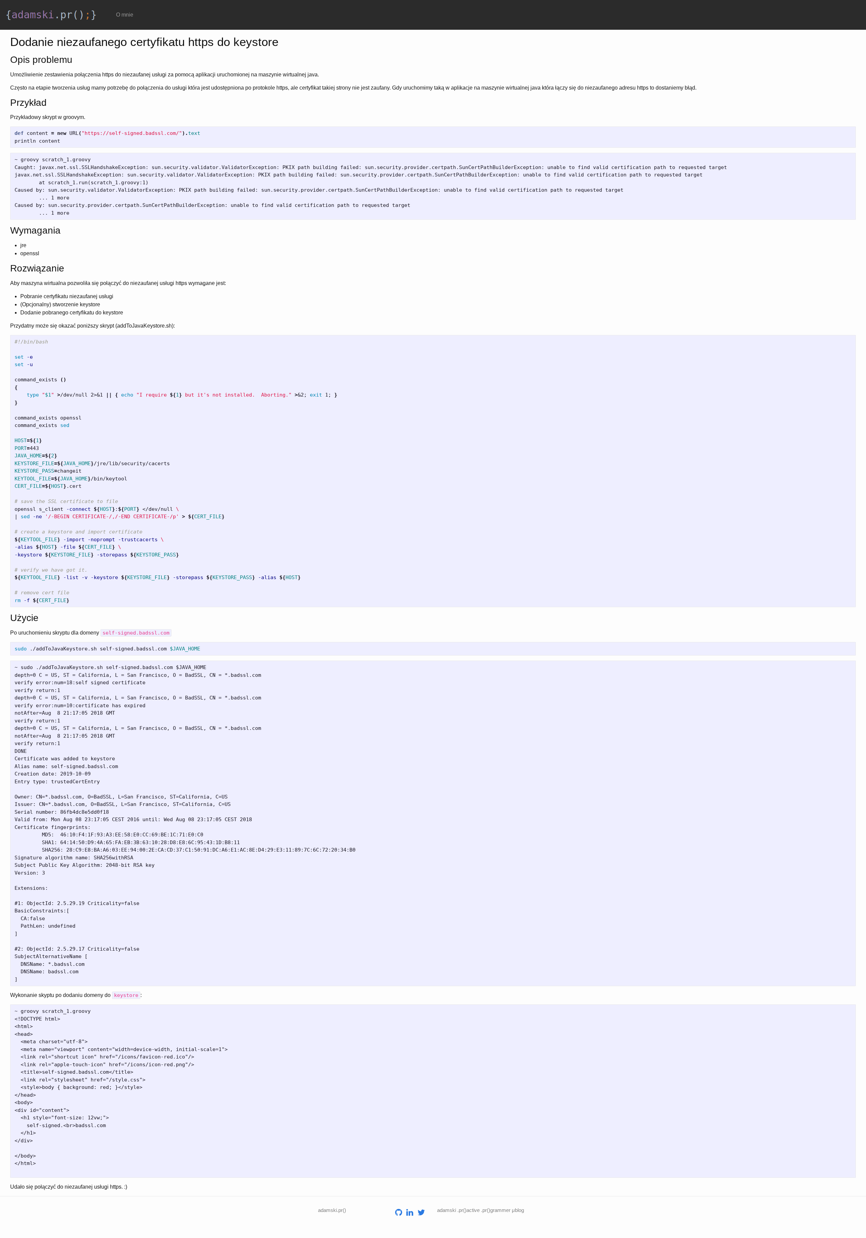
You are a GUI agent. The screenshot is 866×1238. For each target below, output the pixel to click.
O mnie (124, 15)
